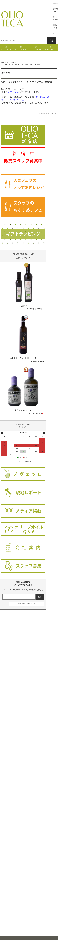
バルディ (23, 306)
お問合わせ (55, 26)
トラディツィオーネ (23, 410)
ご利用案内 (55, 10)
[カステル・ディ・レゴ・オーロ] (23, 335)
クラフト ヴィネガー (21, 49)
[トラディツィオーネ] (23, 387)
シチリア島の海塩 (35, 49)
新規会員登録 (55, 18)
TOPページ (4, 62)
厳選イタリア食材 (50, 49)
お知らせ (14, 62)
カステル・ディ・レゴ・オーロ (23, 358)
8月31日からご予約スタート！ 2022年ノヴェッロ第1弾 (27, 82)
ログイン (55, 34)
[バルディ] (23, 282)
